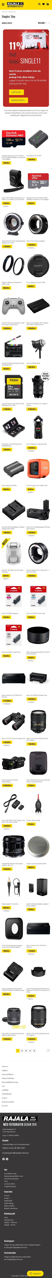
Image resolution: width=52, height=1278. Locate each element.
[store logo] (16, 5)
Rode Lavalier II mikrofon (10, 904)
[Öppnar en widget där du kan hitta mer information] (35, 1274)
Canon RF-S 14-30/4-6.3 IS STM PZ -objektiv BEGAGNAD (13, 1034)
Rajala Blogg (8, 1203)
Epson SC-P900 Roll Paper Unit (36, 695)
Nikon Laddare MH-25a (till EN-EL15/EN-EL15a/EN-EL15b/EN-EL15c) (13, 989)
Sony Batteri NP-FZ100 (33, 156)
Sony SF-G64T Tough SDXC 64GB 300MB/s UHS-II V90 (13, 404)
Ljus (3, 1086)
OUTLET (5, 1106)
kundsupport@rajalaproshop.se (15, 1153)
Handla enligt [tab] (7, 23)
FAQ (5, 1181)
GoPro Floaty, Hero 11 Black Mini (37, 485)
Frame (6, 1195)
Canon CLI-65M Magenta (10, 613)
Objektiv (5, 1070)
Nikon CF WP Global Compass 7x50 (13, 738)
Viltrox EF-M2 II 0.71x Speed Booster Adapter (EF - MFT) (13, 242)
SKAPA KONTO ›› (18, 100)
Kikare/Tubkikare (8, 1078)
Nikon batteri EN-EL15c (9, 485)
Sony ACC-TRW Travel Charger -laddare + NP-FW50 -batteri (13, 821)
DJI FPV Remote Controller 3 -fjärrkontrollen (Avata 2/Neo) (13, 323)
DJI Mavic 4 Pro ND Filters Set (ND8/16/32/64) (12, 445)
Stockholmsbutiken (11, 1179)
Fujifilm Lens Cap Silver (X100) (36, 863)
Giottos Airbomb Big (33, 820)
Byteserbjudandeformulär (13, 1176)
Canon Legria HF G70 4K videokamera (10, 781)
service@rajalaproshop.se (13, 1259)
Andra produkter (8, 1102)
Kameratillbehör (8, 1074)
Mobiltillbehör (7, 1094)
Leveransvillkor (9, 1184)
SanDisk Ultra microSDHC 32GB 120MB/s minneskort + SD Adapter (37, 198)
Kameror (5, 1066)
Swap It (4, 1098)
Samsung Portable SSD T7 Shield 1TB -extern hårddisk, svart (37, 323)
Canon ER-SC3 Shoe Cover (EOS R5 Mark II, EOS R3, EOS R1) (38, 781)
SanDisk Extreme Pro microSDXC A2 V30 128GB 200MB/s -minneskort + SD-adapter (13, 157)
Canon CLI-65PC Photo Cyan (35, 613)
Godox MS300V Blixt (33, 363)
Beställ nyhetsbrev (11, 1208)
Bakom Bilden (9, 1206)
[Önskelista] (43, 4)
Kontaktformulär (10, 1174)
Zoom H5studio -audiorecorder (36, 444)
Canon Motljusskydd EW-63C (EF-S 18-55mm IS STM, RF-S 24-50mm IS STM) (38, 990)
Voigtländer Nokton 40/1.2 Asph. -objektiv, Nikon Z (12, 864)
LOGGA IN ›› (16, 92)
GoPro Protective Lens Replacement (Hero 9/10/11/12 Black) (12, 946)
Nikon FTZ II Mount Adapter (35, 241)
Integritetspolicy (10, 1186)
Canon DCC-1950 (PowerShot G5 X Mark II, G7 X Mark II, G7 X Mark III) (13, 198)
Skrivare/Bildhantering (10, 1082)
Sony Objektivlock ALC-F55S (35, 282)
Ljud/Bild (5, 1090)
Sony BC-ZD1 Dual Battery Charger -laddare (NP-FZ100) (13, 528)
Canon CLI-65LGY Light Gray (11, 652)
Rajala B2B (8, 1201)
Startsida (4, 12)
